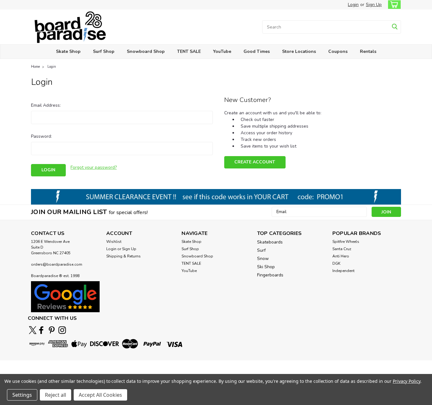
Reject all (55, 394)
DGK (336, 263)
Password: (41, 136)
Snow (263, 259)
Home (35, 66)
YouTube (222, 51)
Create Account (254, 162)
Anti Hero (340, 256)
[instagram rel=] (62, 330)
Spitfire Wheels (345, 241)
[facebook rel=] (41, 330)
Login (353, 5)
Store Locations (299, 51)
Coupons (338, 51)
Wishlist (113, 241)
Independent (343, 270)
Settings (22, 394)
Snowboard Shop (146, 51)
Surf (261, 250)
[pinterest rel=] (52, 330)
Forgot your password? (94, 167)
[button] (65, 296)
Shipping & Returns (123, 256)
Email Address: (46, 105)
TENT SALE (189, 51)
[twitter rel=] (33, 330)
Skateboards (270, 242)
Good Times (257, 51)
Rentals (368, 51)
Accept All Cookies (100, 394)
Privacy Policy (406, 381)
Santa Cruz (341, 248)
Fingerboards (270, 275)
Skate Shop (68, 51)
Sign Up (374, 5)
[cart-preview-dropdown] (393, 4)
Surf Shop (103, 51)
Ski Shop (266, 267)
